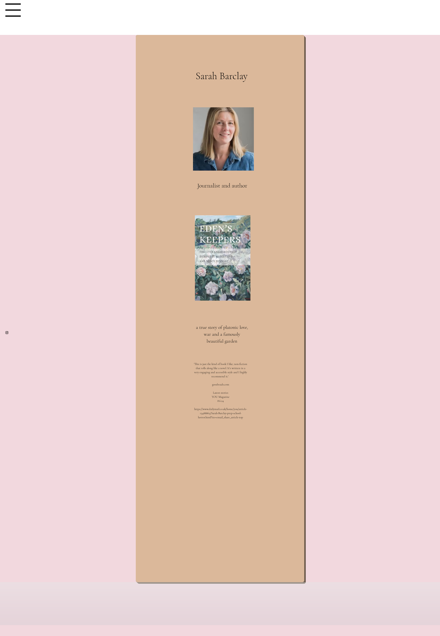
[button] (13, 10)
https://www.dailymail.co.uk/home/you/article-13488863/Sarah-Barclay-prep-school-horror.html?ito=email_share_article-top (220, 413)
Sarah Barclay (220, 9)
